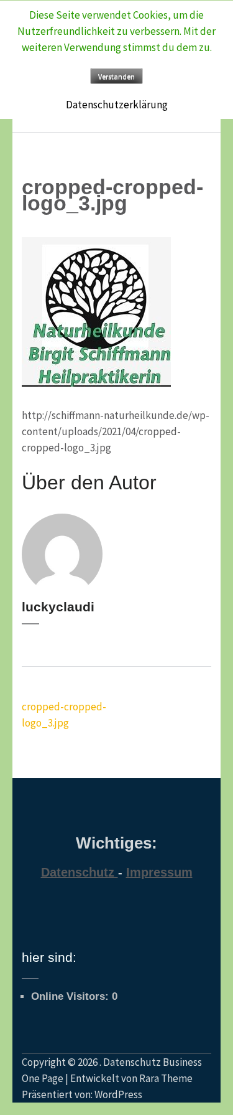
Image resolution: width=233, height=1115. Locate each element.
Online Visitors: (71, 996)
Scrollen (199, 1076)
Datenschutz (77, 872)
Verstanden (116, 76)
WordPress (118, 1094)
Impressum (159, 872)
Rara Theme (166, 1078)
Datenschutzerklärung (117, 104)
